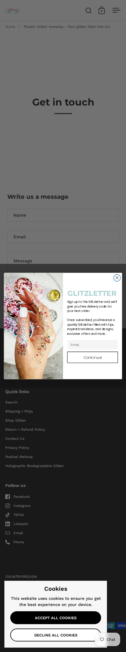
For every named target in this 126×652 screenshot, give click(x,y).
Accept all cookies (55, 618)
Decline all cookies (55, 635)
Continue (93, 357)
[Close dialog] (117, 277)
